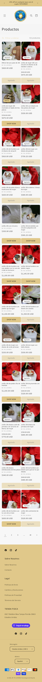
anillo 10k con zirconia (10, 226)
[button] (4, 15)
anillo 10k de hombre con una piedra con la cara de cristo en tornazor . (11, 268)
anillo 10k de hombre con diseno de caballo (30, 308)
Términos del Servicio (13, 600)
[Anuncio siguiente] (37, 3)
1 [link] (5, 535)
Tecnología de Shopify (28, 678)
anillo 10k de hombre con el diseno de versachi (10, 150)
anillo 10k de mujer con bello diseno (29, 346)
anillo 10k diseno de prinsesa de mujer (28, 426)
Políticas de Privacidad (13, 595)
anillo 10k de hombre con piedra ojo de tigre (10, 308)
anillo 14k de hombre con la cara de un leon (10, 512)
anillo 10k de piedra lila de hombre (11, 384)
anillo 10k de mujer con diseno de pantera (29, 150)
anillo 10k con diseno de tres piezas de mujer (29, 107)
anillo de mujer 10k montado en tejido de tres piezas (11, 108)
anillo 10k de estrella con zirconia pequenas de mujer (29, 228)
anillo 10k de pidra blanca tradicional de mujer (11, 188)
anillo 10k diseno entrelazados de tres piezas (11, 469)
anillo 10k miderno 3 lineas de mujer (30, 188)
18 (30, 535)
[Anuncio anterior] (4, 3)
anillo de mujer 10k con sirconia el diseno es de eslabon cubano (29, 65)
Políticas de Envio (11, 585)
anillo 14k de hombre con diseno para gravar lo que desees (30, 470)
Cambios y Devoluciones (14, 590)
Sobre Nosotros (10, 565)
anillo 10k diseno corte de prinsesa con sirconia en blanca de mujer (10, 427)
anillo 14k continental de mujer (29, 512)
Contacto (8, 570)
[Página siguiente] (36, 535)
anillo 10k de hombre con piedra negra (30, 267)
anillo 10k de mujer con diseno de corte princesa (10, 346)
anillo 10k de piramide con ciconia (30, 384)
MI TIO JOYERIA (16, 678)
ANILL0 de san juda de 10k (11, 63)
